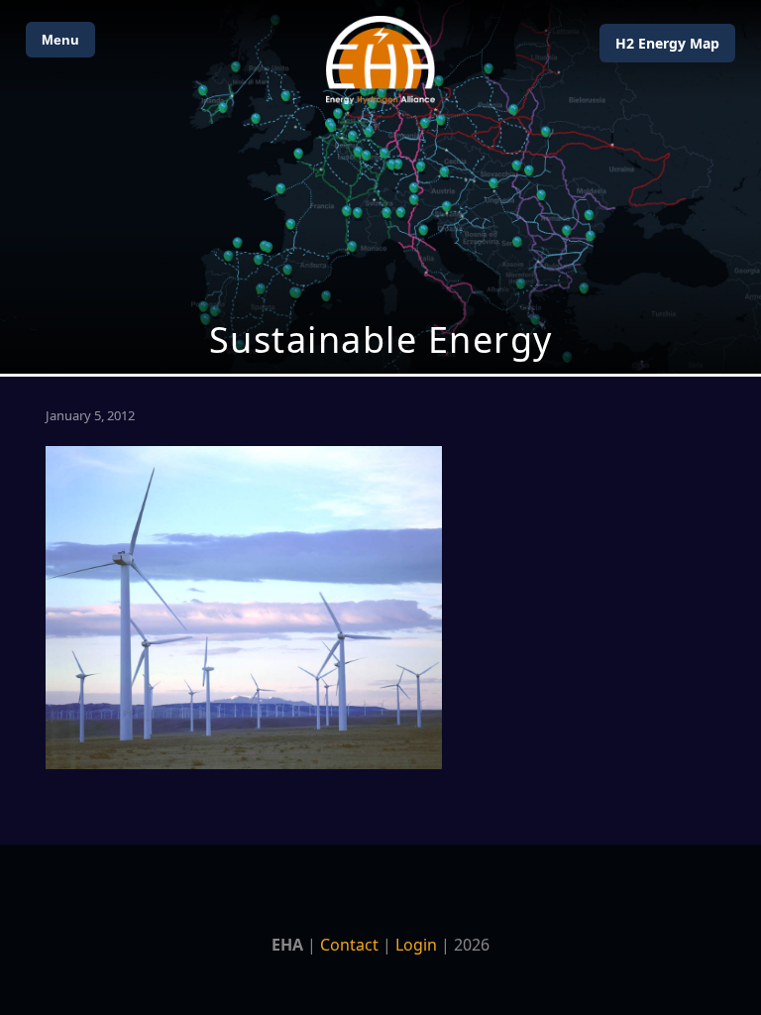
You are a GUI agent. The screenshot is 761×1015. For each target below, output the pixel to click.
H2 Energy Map (667, 43)
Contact (349, 945)
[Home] (380, 60)
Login (416, 945)
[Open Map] (380, 187)
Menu (60, 40)
